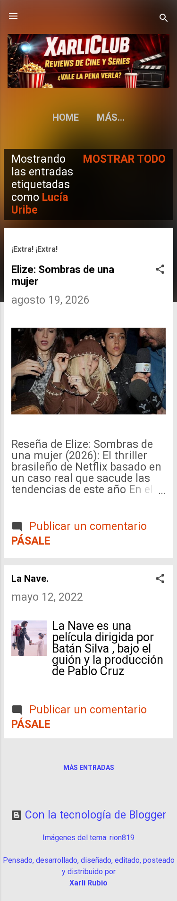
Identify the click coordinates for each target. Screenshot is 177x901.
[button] (160, 270)
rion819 (122, 837)
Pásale (31, 541)
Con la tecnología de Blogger (94, 815)
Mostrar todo (124, 159)
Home (65, 117)
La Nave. (30, 578)
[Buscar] (163, 19)
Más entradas (88, 767)
